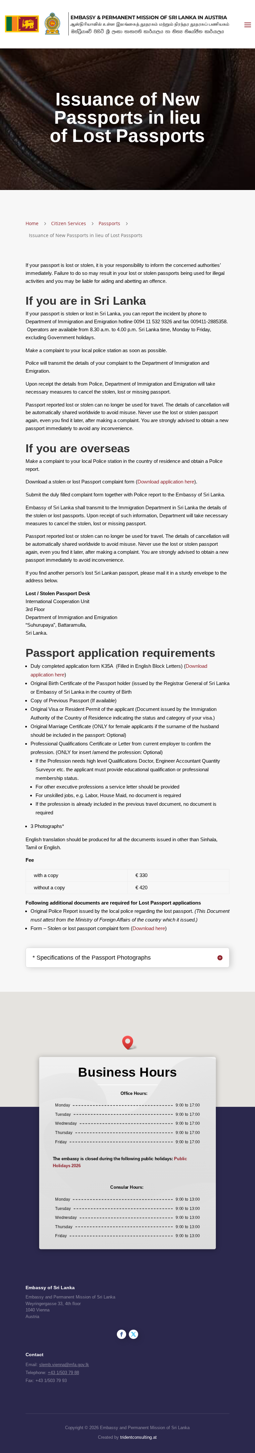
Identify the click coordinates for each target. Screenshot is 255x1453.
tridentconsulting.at (138, 1437)
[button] (130, 1042)
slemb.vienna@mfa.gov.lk (64, 1364)
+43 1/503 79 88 (63, 1372)
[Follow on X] (133, 1334)
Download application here (165, 481)
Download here (148, 928)
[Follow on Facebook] (121, 1334)
